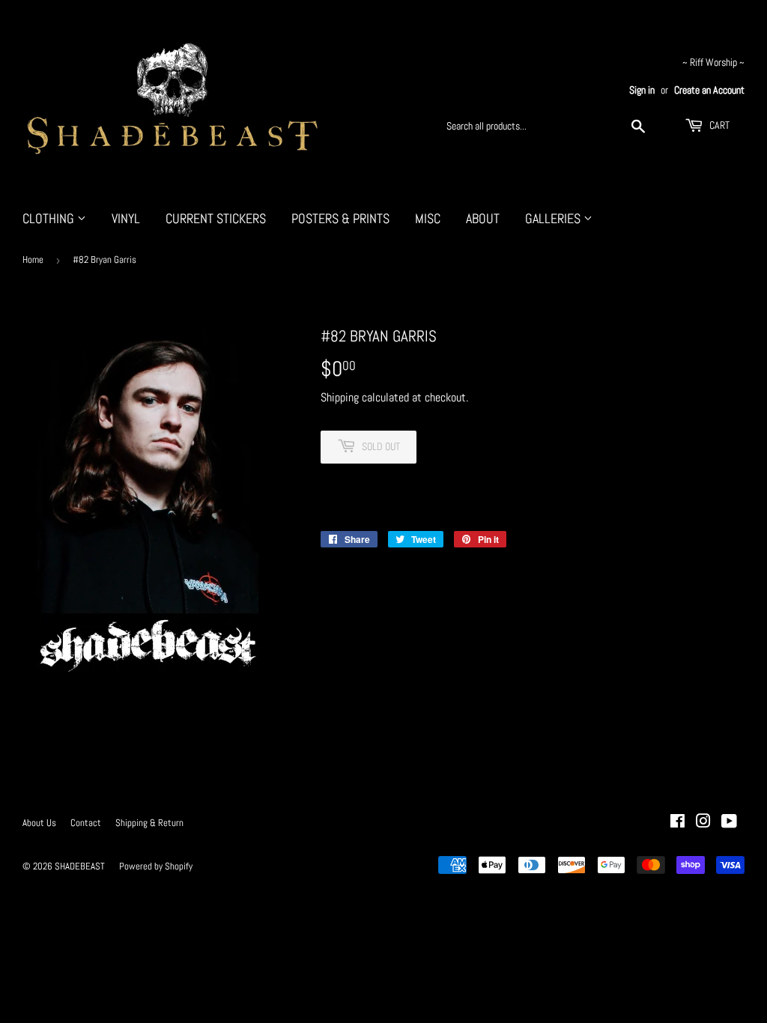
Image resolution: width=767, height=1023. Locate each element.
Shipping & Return (149, 822)
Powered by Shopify (155, 866)
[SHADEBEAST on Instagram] (703, 823)
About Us (39, 822)
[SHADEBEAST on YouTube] (729, 823)
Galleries (554, 218)
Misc (427, 218)
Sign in (642, 90)
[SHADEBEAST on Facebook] (677, 823)
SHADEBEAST (80, 866)
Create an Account (709, 90)
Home (32, 259)
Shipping (340, 397)
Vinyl (126, 218)
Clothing (49, 218)
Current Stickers (216, 218)
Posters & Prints (340, 218)
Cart (718, 125)
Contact (85, 822)
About (483, 218)
